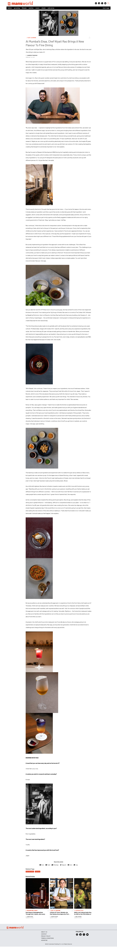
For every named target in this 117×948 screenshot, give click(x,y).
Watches (31, 8)
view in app (106, 8)
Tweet (48, 865)
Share (42, 865)
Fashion (10, 8)
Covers (37, 8)
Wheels (44, 8)
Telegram (63, 865)
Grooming (17, 8)
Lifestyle (24, 8)
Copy (76, 865)
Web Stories (51, 8)
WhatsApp (55, 865)
